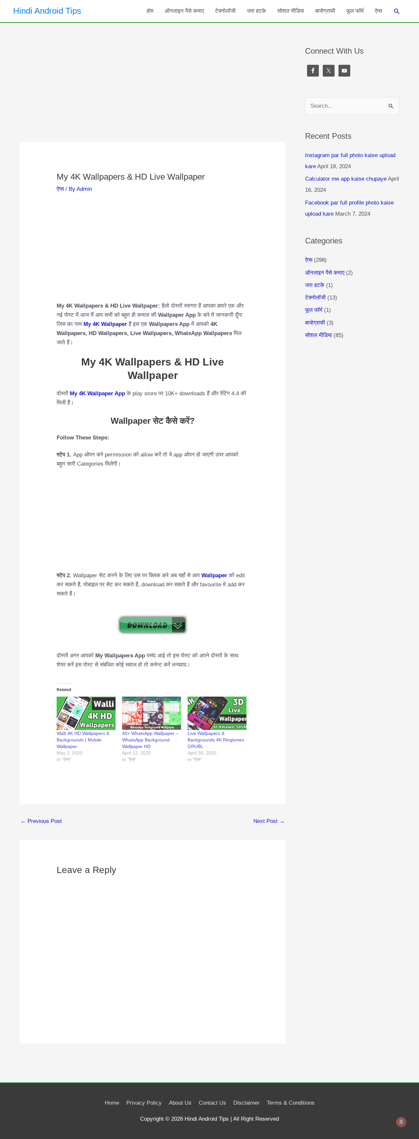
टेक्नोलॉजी (225, 11)
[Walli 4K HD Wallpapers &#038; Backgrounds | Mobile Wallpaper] (86, 713)
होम (150, 11)
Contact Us (212, 1103)
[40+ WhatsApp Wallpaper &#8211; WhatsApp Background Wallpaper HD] (151, 713)
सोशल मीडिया (290, 11)
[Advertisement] (152, 93)
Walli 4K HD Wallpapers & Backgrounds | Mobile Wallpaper (83, 740)
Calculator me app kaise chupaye (346, 179)
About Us (180, 1103)
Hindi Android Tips (47, 11)
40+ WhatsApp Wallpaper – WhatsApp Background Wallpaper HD (150, 740)
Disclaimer (246, 1103)
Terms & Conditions (291, 1103)
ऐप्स (378, 11)
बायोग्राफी (325, 11)
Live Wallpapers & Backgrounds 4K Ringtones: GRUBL (216, 740)
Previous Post (41, 821)
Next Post (269, 821)
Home (112, 1103)
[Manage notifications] (401, 1122)
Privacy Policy (144, 1103)
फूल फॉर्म (355, 11)
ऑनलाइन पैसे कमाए (184, 11)
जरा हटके (256, 11)
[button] (396, 11)
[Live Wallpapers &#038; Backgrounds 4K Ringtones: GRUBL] (217, 713)
